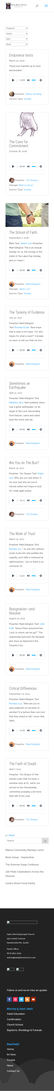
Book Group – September (19, 857)
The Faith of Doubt (22, 764)
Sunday (27, 99)
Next (12, 835)
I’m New (11, 1054)
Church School (15, 1024)
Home (10, 1049)
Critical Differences (23, 688)
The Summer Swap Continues (22, 864)
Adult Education (16, 1013)
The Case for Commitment (18, 144)
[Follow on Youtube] (33, 999)
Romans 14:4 (15, 703)
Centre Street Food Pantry (20, 883)
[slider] (17, 80)
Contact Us (13, 1071)
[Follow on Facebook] (9, 999)
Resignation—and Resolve (22, 611)
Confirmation (14, 1019)
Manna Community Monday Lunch (24, 850)
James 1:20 (26, 243)
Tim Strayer (32, 180)
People (11, 1060)
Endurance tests (21, 55)
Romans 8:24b (22, 327)
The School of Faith (23, 232)
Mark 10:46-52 (26, 185)
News (10, 1065)
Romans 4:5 (15, 549)
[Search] (45, 841)
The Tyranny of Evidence (26, 312)
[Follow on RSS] (27, 999)
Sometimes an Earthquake (19, 385)
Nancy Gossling (33, 94)
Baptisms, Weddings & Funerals (24, 1030)
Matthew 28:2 (16, 402)
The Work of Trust (22, 534)
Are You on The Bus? (24, 463)
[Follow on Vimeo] (21, 999)
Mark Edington (33, 284)
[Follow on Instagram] (15, 999)
